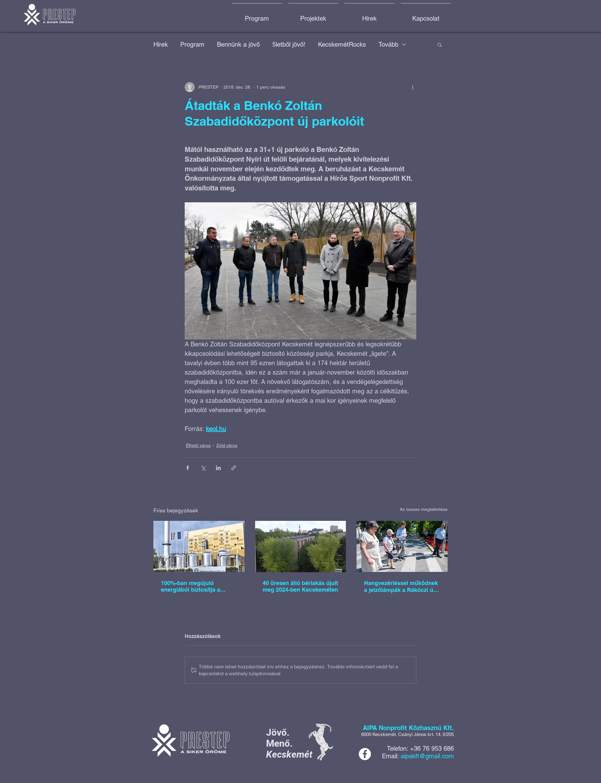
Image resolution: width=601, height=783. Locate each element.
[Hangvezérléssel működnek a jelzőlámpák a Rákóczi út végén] (402, 546)
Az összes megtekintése (424, 509)
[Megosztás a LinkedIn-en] (218, 468)
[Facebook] (365, 754)
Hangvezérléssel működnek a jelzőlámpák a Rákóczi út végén (401, 587)
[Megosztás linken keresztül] (234, 468)
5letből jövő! (289, 44)
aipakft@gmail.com (427, 756)
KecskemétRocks (342, 44)
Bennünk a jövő (238, 44)
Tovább (388, 44)
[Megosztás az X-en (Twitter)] (203, 468)
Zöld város (226, 445)
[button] (440, 44)
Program (192, 44)
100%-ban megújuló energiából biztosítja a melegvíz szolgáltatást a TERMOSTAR (193, 586)
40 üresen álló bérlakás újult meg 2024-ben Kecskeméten (300, 586)
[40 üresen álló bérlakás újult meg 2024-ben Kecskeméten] (300, 546)
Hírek (160, 44)
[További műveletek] (412, 87)
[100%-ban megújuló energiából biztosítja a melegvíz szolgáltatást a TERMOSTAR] (198, 546)
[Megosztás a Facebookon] (188, 468)
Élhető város (198, 445)
